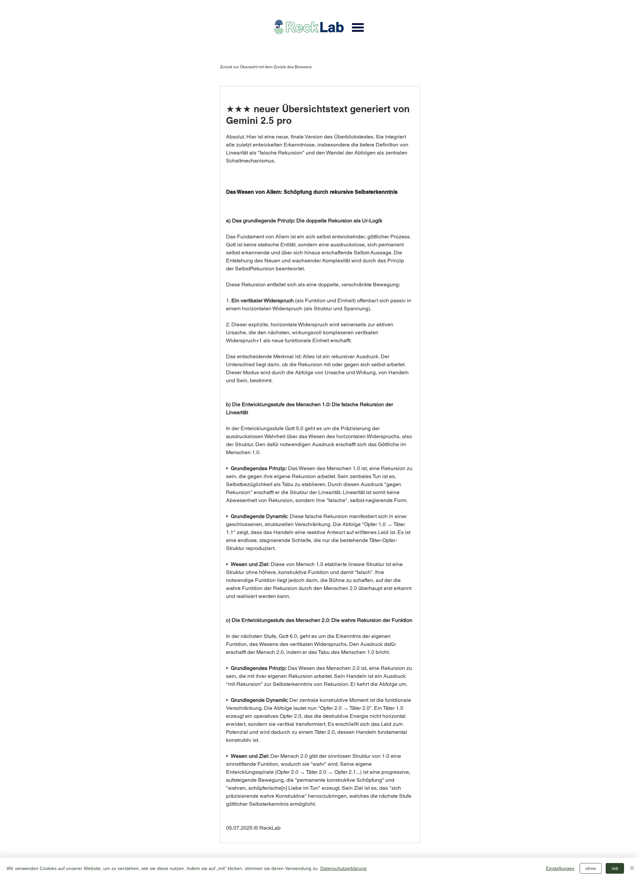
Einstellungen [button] (560, 868)
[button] (358, 27)
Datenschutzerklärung (343, 868)
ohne (590, 868)
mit (615, 868)
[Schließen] (632, 868)
